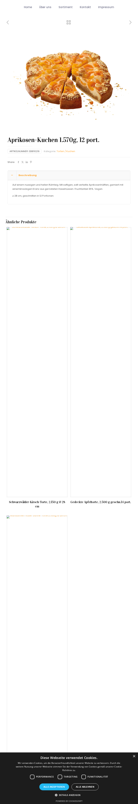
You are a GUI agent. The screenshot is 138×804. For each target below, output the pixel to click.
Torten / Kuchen (66, 151)
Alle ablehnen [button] (85, 786)
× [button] (134, 756)
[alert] (69, 778)
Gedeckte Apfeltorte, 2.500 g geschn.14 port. (100, 502)
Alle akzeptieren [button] (54, 786)
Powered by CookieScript (69, 801)
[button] (69, 795)
